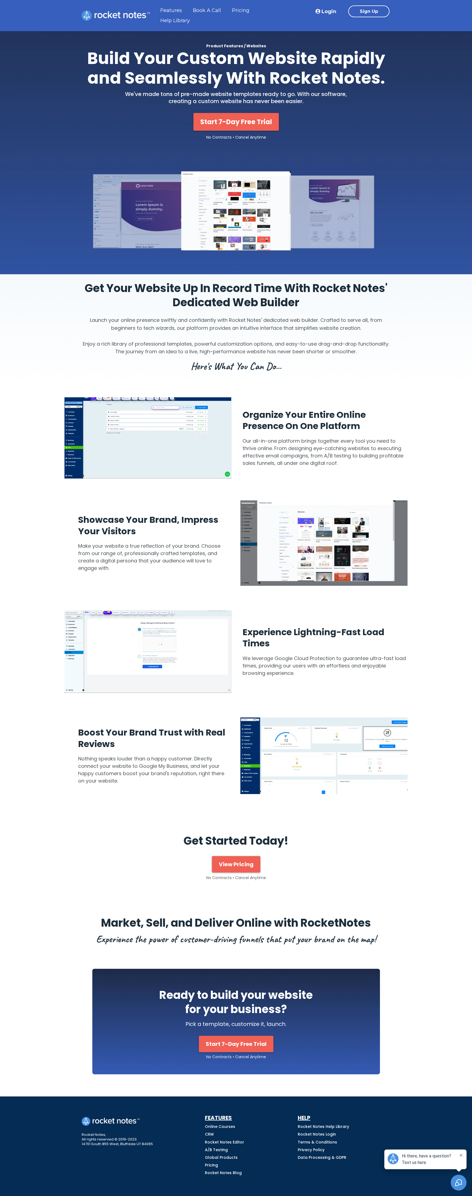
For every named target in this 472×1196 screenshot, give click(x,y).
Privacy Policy (311, 1150)
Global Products (221, 1157)
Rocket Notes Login (317, 1134)
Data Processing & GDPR (322, 1157)
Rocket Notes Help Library (323, 1126)
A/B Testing (216, 1150)
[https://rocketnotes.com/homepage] (116, 15)
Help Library (175, 20)
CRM (209, 1134)
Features (171, 10)
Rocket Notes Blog (223, 1172)
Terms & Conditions (317, 1142)
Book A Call (207, 10)
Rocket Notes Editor (224, 1142)
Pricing (240, 10)
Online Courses (220, 1126)
